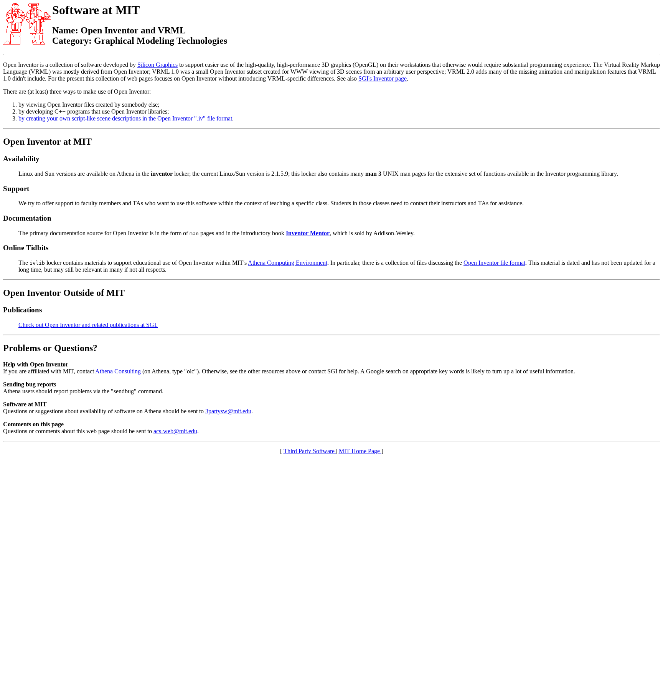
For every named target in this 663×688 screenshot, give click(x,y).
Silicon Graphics (157, 64)
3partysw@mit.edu (228, 411)
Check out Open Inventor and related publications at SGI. (88, 325)
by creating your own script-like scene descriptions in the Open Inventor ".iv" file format (125, 118)
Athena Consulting (118, 371)
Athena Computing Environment (287, 262)
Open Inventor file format (494, 262)
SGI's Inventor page (382, 78)
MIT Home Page (360, 451)
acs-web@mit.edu (175, 431)
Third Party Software (310, 451)
